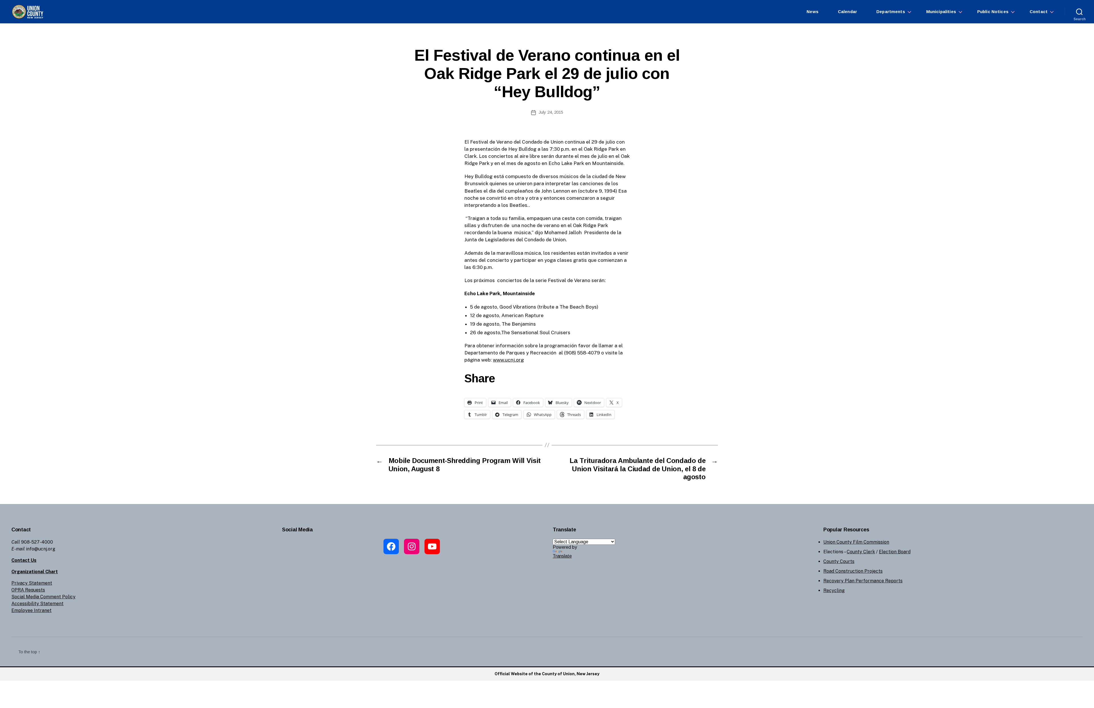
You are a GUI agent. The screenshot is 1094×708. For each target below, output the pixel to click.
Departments (890, 11)
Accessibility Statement (37, 603)
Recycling (834, 590)
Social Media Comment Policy (43, 596)
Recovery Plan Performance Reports (863, 580)
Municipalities (941, 11)
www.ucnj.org (508, 360)
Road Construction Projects (853, 571)
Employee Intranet (31, 610)
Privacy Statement (31, 583)
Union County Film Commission (856, 542)
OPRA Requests (28, 590)
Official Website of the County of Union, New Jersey (547, 674)
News (813, 11)
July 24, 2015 (551, 112)
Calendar (847, 11)
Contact (1039, 11)
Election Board (895, 551)
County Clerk (861, 551)
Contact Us (23, 560)
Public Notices (993, 11)
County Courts (838, 561)
